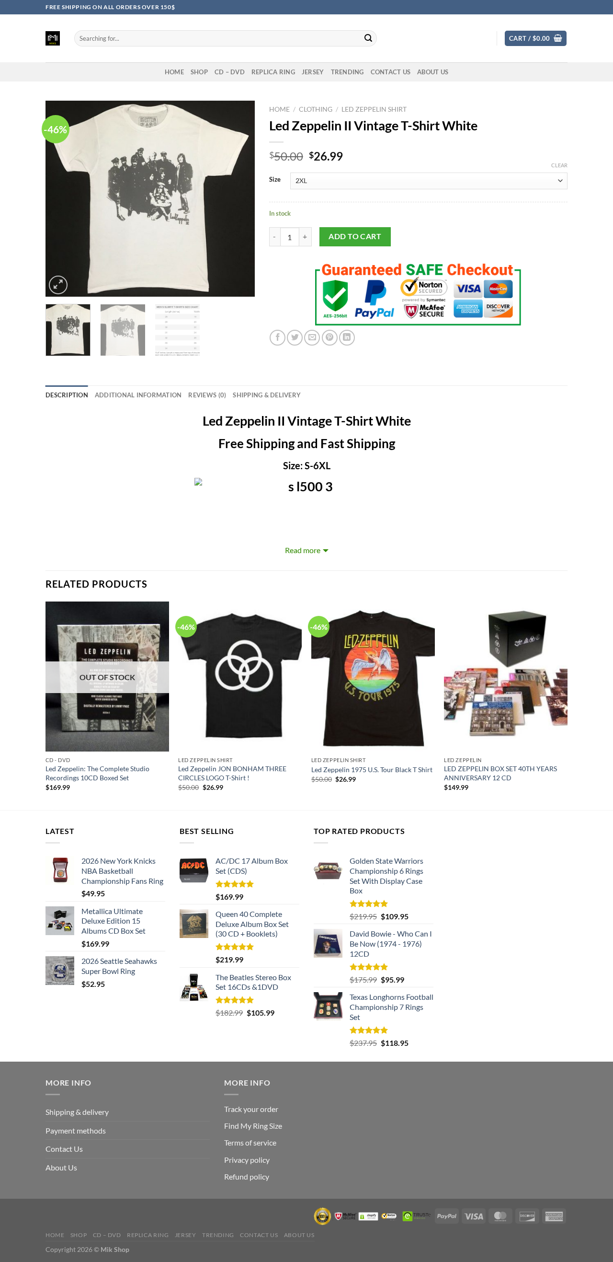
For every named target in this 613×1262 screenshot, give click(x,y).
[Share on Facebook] (277, 338)
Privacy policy (247, 1159)
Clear (559, 165)
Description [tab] (66, 395)
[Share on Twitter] (295, 338)
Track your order (251, 1108)
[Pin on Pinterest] (330, 338)
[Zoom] (58, 285)
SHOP (199, 72)
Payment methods (75, 1130)
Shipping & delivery (77, 1111)
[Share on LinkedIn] (347, 338)
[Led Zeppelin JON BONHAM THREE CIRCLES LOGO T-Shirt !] (240, 677)
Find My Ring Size (253, 1125)
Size (275, 179)
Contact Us (64, 1148)
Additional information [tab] (138, 395)
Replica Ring (273, 72)
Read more (302, 550)
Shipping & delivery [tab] (267, 395)
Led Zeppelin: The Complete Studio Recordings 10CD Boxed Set (97, 773)
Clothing (315, 109)
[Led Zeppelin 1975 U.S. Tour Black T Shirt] (373, 677)
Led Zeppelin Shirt (374, 109)
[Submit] (368, 38)
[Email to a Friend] (312, 338)
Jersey (313, 72)
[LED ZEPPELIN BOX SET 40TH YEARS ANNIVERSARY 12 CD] (506, 677)
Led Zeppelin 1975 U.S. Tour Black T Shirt (371, 769)
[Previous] (61, 199)
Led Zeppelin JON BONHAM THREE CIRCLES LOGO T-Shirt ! (232, 773)
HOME (174, 72)
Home (279, 109)
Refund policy (246, 1176)
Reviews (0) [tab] (207, 395)
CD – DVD (230, 72)
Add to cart (355, 236)
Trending (347, 72)
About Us (432, 72)
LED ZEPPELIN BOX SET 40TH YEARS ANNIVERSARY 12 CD (500, 773)
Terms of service (250, 1142)
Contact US (391, 72)
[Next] (238, 199)
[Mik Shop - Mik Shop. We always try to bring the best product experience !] (52, 38)
